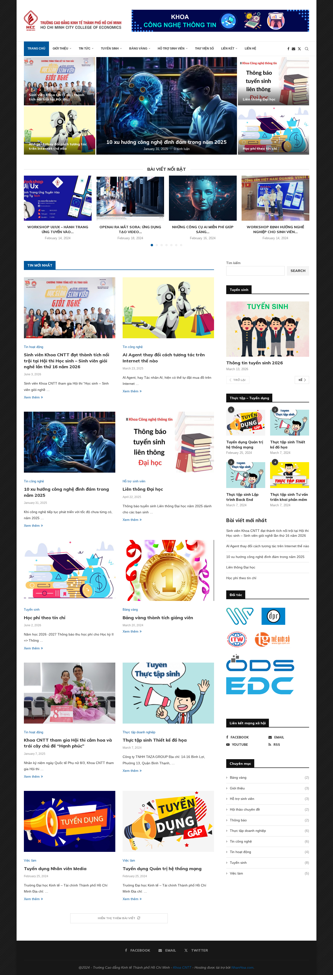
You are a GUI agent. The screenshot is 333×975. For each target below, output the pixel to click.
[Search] (306, 49)
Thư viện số (204, 48)
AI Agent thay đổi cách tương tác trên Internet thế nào (58, 146)
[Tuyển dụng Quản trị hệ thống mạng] (168, 821)
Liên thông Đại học (259, 99)
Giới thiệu (60, 48)
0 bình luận (182, 149)
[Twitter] (299, 49)
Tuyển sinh (110, 48)
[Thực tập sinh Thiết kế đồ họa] (168, 693)
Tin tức (84, 48)
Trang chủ (36, 48)
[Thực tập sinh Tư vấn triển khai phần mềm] (289, 475)
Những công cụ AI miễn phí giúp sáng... (203, 229)
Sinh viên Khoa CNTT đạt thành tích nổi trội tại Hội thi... (56, 97)
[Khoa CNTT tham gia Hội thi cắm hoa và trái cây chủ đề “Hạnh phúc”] (69, 693)
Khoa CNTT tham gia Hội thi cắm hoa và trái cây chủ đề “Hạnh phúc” (68, 743)
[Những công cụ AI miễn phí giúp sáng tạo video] (203, 198)
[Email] (293, 49)
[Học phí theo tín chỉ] (273, 130)
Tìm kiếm (233, 263)
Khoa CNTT (182, 967)
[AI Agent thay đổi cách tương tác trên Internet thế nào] (59, 130)
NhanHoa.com (242, 967)
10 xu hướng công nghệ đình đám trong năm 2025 (167, 142)
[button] (33, 105)
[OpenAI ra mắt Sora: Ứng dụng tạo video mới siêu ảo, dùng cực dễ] (130, 198)
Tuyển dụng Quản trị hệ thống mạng (162, 868)
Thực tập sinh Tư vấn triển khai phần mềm (289, 497)
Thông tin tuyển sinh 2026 (254, 363)
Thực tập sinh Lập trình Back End (242, 497)
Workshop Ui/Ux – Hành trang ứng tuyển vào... (57, 229)
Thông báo (269, 820)
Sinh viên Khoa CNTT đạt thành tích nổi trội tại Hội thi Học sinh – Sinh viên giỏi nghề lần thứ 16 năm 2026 (66, 360)
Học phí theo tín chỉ (260, 148)
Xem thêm (32, 397)
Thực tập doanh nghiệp (269, 831)
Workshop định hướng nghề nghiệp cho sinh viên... (275, 229)
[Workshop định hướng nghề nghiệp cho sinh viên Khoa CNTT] (275, 198)
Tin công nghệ (269, 841)
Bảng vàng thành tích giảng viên (158, 617)
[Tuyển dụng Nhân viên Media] (69, 821)
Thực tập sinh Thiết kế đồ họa (155, 740)
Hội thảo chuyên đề (269, 809)
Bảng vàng (138, 48)
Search (298, 271)
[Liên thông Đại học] (273, 81)
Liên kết (227, 48)
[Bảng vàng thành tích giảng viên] (168, 570)
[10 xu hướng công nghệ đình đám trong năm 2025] (166, 106)
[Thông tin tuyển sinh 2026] (267, 329)
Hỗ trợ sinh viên (171, 48)
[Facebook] (288, 49)
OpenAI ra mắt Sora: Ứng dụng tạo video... (130, 229)
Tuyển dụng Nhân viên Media (55, 868)
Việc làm (269, 873)
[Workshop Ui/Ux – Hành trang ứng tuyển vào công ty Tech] (58, 198)
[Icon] (245, 475)
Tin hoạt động (269, 852)
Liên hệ (250, 48)
